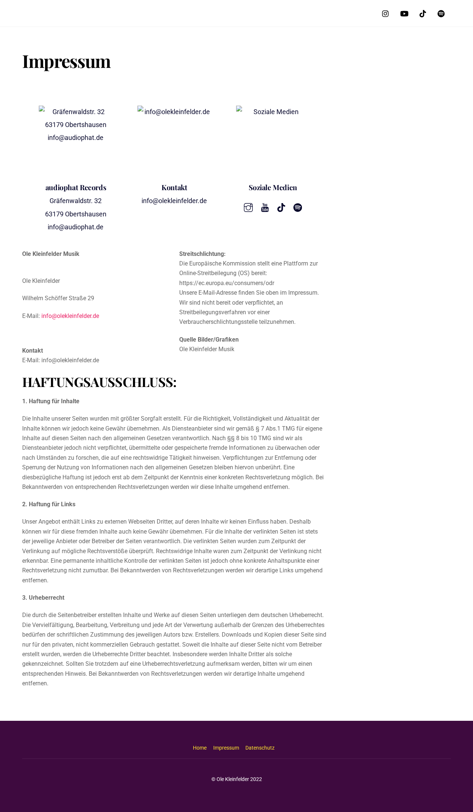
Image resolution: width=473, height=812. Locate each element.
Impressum (226, 748)
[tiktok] (422, 12)
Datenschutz (260, 748)
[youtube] (404, 12)
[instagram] (385, 12)
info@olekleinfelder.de (70, 315)
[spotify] (441, 12)
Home (200, 748)
